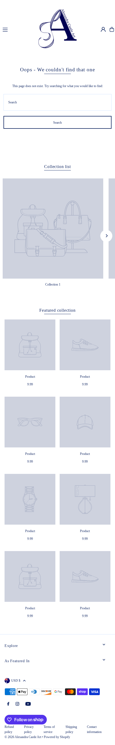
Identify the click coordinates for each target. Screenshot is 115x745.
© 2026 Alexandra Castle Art (23, 737)
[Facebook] (8, 704)
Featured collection (57, 310)
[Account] (103, 29)
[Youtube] (28, 704)
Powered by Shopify (57, 737)
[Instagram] (17, 704)
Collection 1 (52, 284)
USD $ (15, 680)
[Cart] (112, 29)
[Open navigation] (14, 29)
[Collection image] (53, 228)
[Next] (106, 236)
